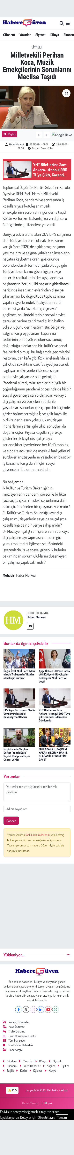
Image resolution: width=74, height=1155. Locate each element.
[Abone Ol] (62, 134)
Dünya (54, 35)
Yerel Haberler (32, 1066)
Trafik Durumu (16, 1031)
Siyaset (40, 35)
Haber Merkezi (16, 144)
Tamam (62, 1117)
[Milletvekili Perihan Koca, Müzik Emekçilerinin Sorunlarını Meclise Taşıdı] (37, 107)
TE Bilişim (46, 1103)
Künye (52, 1070)
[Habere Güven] (24, 23)
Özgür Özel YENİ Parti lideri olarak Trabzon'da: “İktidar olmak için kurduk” (19, 674)
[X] (26, 1009)
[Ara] (62, 23)
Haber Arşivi (15, 1050)
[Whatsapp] (55, 1009)
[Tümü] (69, 954)
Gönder (11, 821)
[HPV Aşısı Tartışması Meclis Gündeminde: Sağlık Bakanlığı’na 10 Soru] (19, 697)
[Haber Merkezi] (13, 620)
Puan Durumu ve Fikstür (22, 1036)
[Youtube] (48, 1009)
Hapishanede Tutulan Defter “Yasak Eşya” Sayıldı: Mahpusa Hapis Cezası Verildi (16, 754)
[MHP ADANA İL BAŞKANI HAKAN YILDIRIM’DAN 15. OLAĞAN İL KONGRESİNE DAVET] (55, 736)
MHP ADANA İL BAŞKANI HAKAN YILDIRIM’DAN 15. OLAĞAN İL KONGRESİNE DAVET (53, 754)
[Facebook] (18, 1009)
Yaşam (51, 1066)
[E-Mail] (30, 626)
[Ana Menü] (68, 23)
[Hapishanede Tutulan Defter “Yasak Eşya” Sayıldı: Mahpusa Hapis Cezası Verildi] (19, 736)
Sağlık (10, 1070)
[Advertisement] (37, 904)
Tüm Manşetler (17, 1040)
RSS (14, 1090)
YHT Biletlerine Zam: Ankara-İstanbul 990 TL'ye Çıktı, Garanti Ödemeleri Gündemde (54, 715)
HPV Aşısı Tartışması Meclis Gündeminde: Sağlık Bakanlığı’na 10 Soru (19, 713)
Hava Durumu (16, 1027)
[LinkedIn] (40, 1009)
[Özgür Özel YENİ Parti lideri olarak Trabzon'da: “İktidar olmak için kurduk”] (19, 658)
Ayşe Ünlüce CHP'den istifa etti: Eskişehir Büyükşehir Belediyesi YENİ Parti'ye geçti (54, 676)
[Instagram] (33, 1009)
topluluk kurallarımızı (38, 835)
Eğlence (38, 1070)
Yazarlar (25, 35)
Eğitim (65, 1066)
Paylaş (12, 134)
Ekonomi (12, 1066)
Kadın (23, 1070)
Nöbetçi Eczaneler (18, 1022)
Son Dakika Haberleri (20, 1045)
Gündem (9, 35)
